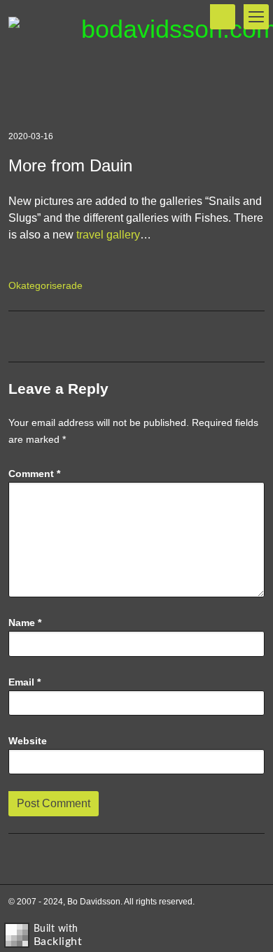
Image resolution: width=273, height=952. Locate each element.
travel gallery (108, 235)
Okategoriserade (45, 285)
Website (27, 740)
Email (24, 682)
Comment (34, 473)
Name (24, 622)
